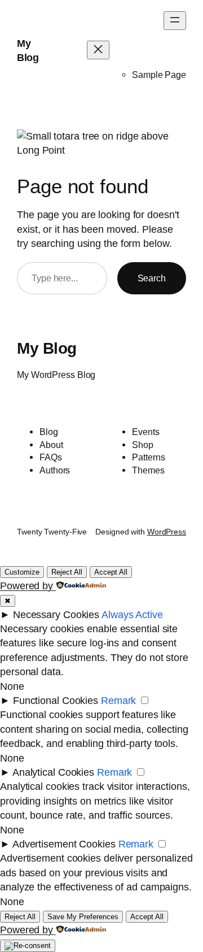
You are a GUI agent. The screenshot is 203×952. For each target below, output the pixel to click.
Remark (118, 700)
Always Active (132, 614)
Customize (22, 572)
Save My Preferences (82, 916)
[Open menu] (175, 20)
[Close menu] (98, 50)
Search (152, 278)
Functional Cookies (55, 700)
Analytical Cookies (53, 772)
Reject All (66, 572)
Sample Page (159, 74)
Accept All (110, 572)
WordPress (166, 531)
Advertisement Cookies (64, 844)
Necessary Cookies (56, 614)
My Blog (47, 348)
